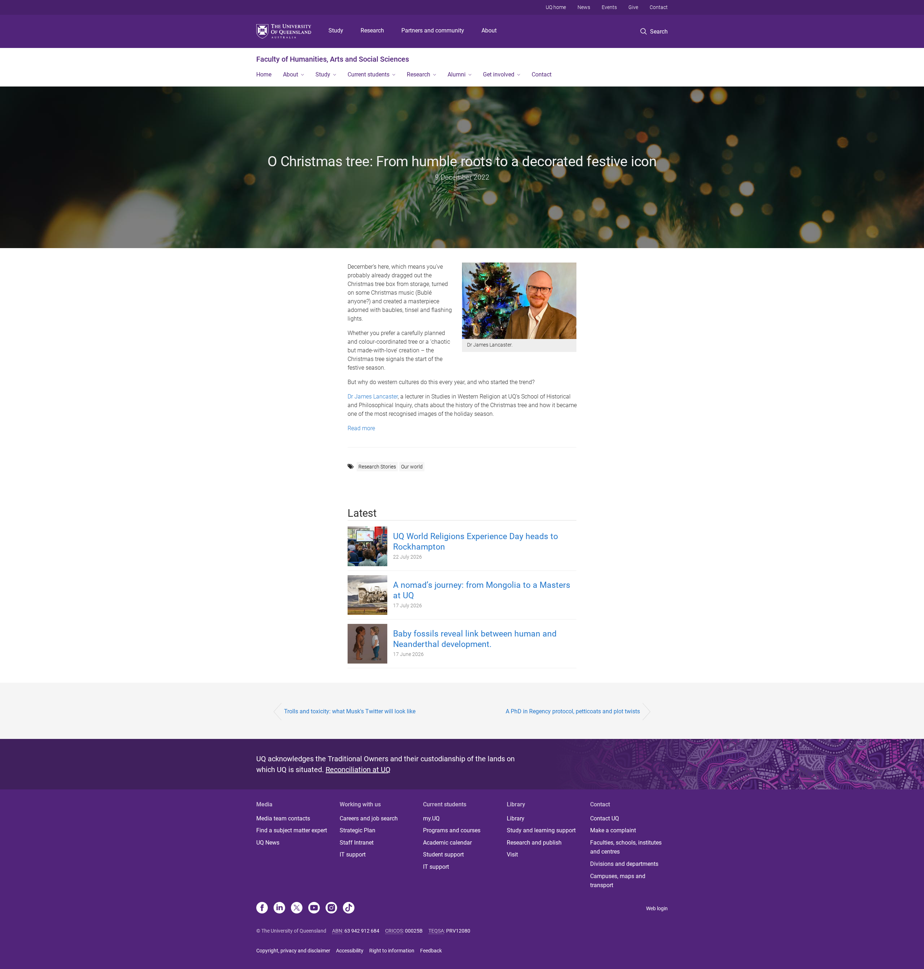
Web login (657, 908)
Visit (512, 854)
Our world (412, 467)
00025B (414, 931)
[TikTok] (348, 908)
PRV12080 (458, 931)
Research (372, 30)
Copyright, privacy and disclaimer (293, 950)
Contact (659, 7)
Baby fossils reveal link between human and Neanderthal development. (475, 639)
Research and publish (534, 842)
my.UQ (431, 818)
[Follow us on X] (296, 908)
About (489, 30)
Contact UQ (604, 818)
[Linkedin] (279, 908)
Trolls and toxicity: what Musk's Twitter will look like (349, 711)
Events (609, 7)
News (584, 7)
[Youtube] (314, 908)
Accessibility (349, 950)
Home (263, 74)
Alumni (457, 74)
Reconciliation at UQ (358, 769)
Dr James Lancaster (373, 396)
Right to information (391, 950)
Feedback (431, 950)
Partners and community (432, 30)
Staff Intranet (357, 842)
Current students (368, 74)
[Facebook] (262, 908)
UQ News (267, 842)
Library (515, 818)
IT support (353, 854)
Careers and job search (369, 818)
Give (633, 7)
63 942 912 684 (361, 931)
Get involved (498, 74)
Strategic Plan (357, 830)
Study (335, 30)
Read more (361, 428)
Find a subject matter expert (291, 830)
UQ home (556, 7)
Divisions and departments (624, 863)
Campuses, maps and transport (617, 881)
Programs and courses (451, 830)
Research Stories (377, 467)
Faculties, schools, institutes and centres (626, 847)
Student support (443, 854)
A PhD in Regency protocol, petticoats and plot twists (573, 711)
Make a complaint (613, 830)
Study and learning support (541, 830)
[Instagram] (331, 908)
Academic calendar (447, 842)
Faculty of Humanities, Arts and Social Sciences (332, 59)
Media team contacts (283, 818)
